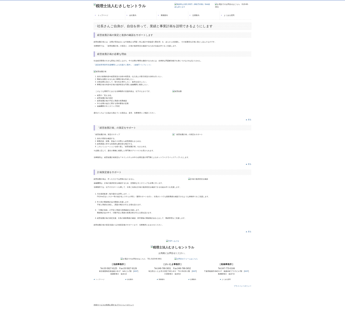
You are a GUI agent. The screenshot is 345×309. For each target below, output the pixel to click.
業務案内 (164, 15)
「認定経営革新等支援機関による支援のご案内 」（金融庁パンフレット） (123, 65)
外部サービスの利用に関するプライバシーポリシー (114, 305)
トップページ (103, 15)
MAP (136, 271)
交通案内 (195, 15)
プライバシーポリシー (242, 286)
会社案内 (132, 15)
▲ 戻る (248, 120)
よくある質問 (229, 15)
